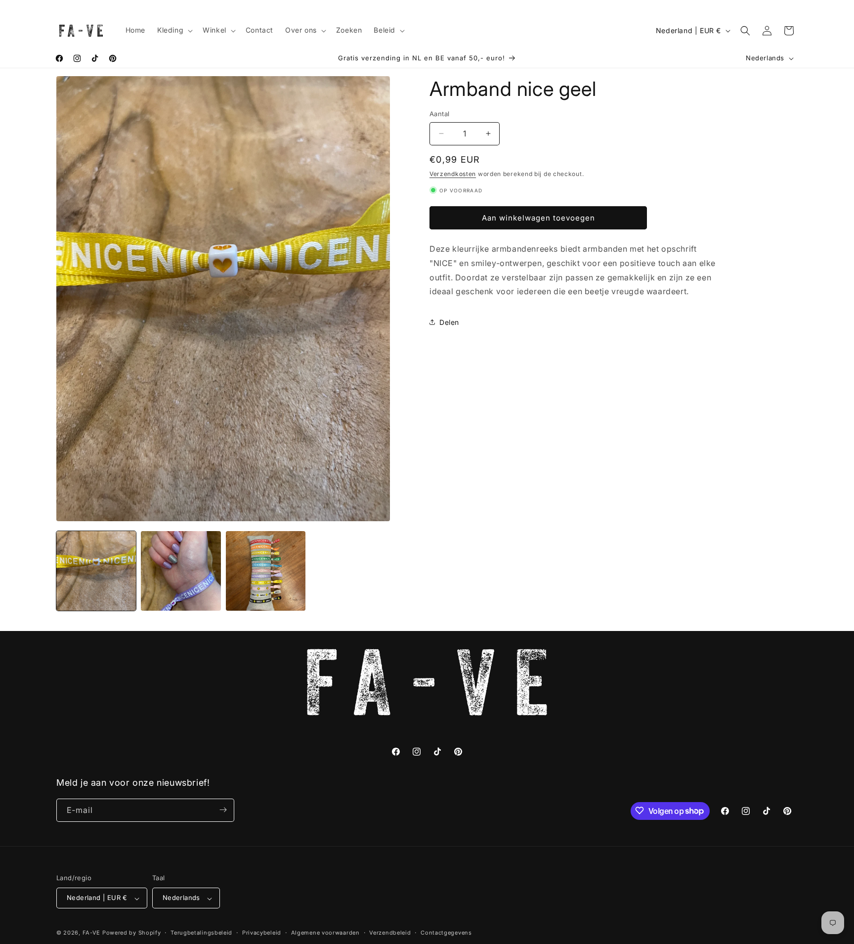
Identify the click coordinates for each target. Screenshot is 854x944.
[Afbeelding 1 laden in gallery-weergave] (96, 571)
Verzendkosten (452, 174)
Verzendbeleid (390, 932)
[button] (174, 30)
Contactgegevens (446, 932)
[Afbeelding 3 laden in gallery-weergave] (265, 571)
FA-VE (92, 933)
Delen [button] (449, 321)
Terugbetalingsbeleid (201, 932)
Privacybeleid (261, 932)
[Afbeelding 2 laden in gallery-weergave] (180, 571)
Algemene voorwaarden (325, 932)
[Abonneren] (223, 809)
